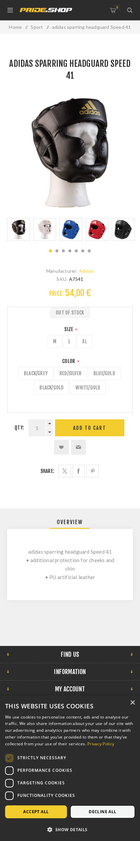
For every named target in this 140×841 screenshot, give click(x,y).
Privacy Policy (100, 744)
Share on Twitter (64, 471)
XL (84, 341)
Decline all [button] (102, 812)
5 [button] (76, 250)
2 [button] (56, 250)
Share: (47, 471)
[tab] (70, 522)
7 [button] (89, 250)
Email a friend (78, 447)
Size (69, 329)
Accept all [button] (36, 812)
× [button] (132, 702)
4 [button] (69, 250)
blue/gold (104, 373)
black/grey (36, 373)
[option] (18, 229)
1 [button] (50, 250)
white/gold (87, 387)
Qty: (19, 427)
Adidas (86, 271)
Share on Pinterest (92, 471)
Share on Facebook (78, 471)
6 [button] (82, 250)
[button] (70, 829)
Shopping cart (117, 7)
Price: (56, 293)
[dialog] (70, 768)
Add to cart (89, 428)
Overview (70, 522)
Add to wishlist (61, 447)
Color (69, 361)
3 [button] (63, 250)
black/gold (51, 387)
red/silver (70, 373)
